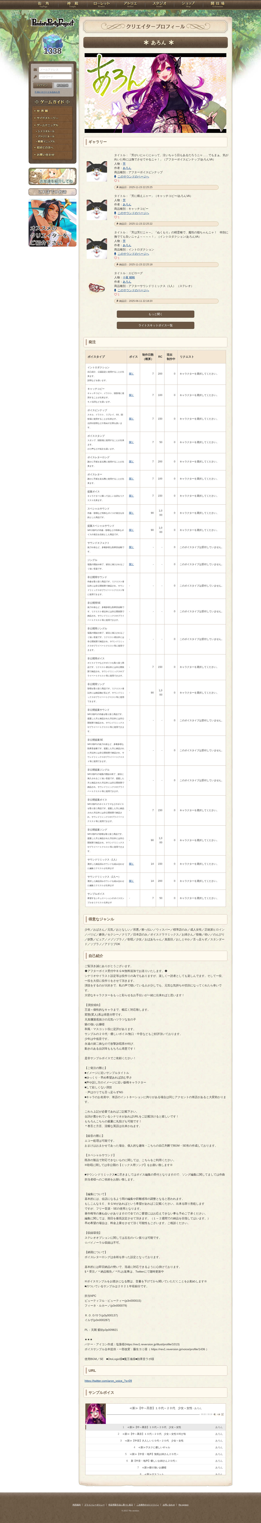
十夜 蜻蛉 (129, 277)
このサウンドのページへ (133, 176)
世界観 (52, 111)
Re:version (184, 1505)
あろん (127, 168)
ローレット (101, 5)
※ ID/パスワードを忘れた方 (47, 92)
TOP (43, 5)
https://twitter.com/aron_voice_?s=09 (108, 1380)
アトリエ (130, 5)
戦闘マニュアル (52, 141)
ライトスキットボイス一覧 (155, 325)
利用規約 (77, 1505)
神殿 (72, 5)
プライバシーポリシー (94, 1505)
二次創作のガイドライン (148, 1505)
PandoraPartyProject (52, 22)
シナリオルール (52, 131)
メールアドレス (34, 70)
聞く (131, 373)
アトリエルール (52, 136)
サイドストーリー (52, 118)
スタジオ (159, 5)
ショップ (188, 5)
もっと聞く (155, 314)
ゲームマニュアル (52, 125)
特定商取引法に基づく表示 (120, 1505)
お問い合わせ (52, 155)
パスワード (34, 77)
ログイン (42, 85)
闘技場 (217, 5)
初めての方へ (52, 147)
